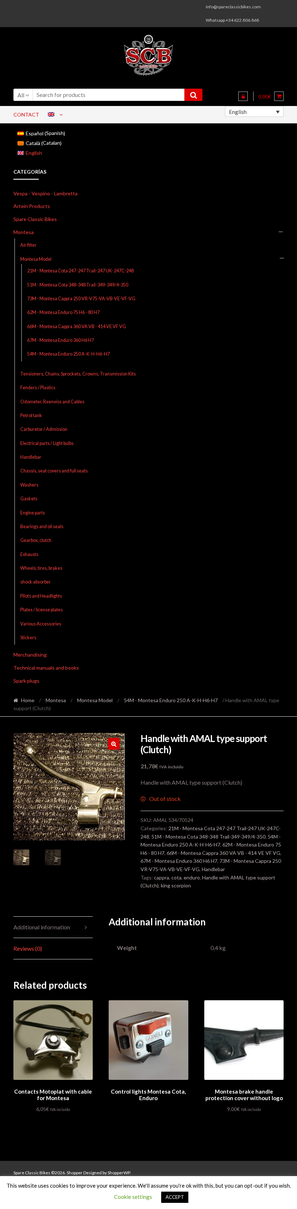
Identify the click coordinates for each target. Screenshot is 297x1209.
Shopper (75, 1172)
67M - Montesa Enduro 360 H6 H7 (60, 340)
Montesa (23, 232)
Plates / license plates (41, 609)
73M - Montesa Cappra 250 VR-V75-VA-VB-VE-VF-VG (81, 298)
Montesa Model (35, 259)
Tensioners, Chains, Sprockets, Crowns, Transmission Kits (78, 374)
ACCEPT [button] (175, 1197)
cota (176, 877)
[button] (114, 744)
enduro (192, 877)
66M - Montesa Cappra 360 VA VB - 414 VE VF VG (76, 326)
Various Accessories (40, 624)
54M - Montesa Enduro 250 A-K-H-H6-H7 (68, 354)
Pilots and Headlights (41, 596)
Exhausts (29, 554)
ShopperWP (119, 1172)
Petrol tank (31, 415)
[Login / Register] (243, 96)
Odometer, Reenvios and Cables (52, 401)
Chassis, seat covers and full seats (54, 471)
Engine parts (32, 513)
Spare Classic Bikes (35, 219)
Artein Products (31, 206)
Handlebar (30, 457)
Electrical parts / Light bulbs (47, 443)
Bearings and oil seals (41, 526)
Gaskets (28, 498)
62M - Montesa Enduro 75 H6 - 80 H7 (63, 312)
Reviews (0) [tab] (27, 948)
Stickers (28, 637)
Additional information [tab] (41, 927)
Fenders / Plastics (37, 387)
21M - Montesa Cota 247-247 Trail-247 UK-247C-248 (80, 270)
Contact (26, 114)
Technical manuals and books (46, 668)
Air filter (28, 245)
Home (27, 700)
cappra (161, 877)
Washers (29, 485)
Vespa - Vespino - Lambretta (45, 193)
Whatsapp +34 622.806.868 (232, 20)
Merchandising (30, 655)
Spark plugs (26, 681)
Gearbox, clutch (35, 540)
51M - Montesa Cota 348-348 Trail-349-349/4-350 (77, 285)
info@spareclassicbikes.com (233, 6)
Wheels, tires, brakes (41, 568)
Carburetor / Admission (43, 429)
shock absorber (35, 582)
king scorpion (176, 885)
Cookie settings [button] (133, 1196)
